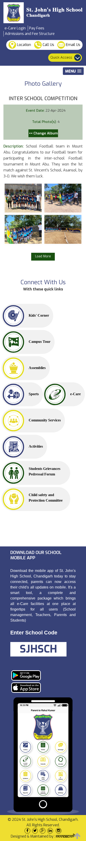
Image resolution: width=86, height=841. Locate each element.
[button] (73, 71)
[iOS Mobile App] (41, 688)
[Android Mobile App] (41, 675)
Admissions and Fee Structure (30, 33)
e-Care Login (15, 28)
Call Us (48, 44)
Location (23, 44)
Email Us (72, 44)
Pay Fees (36, 28)
